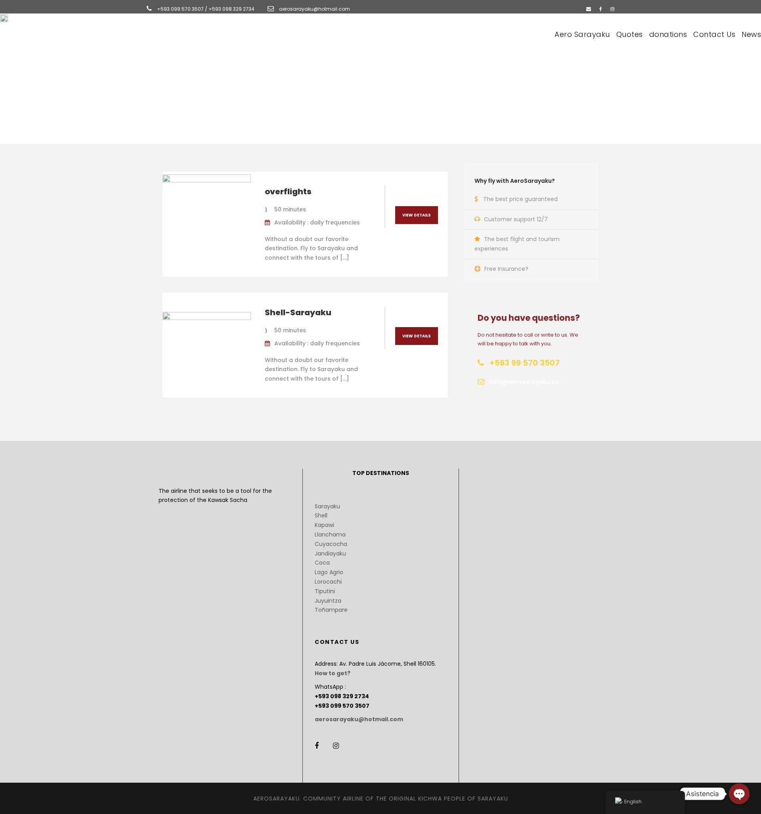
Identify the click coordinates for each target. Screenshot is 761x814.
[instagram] (612, 9)
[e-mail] (588, 9)
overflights (288, 191)
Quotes (629, 34)
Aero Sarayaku (582, 34)
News (751, 34)
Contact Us (714, 34)
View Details (416, 215)
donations (668, 34)
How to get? (332, 673)
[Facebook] (600, 9)
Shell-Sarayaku (298, 312)
